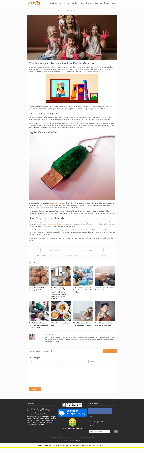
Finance (113, 3)
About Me (53, 437)
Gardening (98, 3)
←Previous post (56, 250)
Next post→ (88, 250)
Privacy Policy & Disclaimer (86, 437)
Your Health (53, 3)
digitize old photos (56, 203)
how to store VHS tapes (54, 224)
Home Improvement (78, 3)
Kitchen (66, 3)
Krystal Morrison (42, 255)
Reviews (106, 3)
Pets (61, 3)
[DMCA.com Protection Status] (72, 426)
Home (31, 11)
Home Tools (89, 3)
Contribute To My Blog (71, 437)
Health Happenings (43, 11)
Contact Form (60, 437)
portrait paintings (42, 123)
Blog (36, 11)
